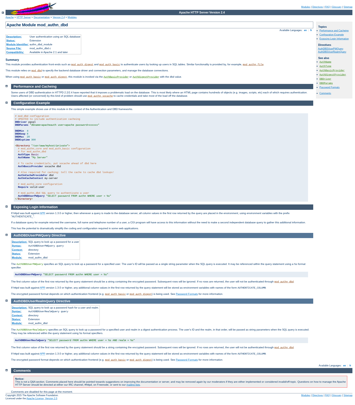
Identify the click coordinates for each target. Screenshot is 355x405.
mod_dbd (36, 70)
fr (311, 30)
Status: (10, 40)
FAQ (327, 7)
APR (42, 213)
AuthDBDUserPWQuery (330, 48)
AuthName (325, 62)
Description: (14, 36)
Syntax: (16, 245)
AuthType (325, 66)
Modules (305, 7)
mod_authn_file (253, 64)
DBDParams (326, 83)
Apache (10, 17)
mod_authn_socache (100, 95)
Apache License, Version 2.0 (41, 398)
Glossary (337, 7)
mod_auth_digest (82, 64)
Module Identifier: (17, 44)
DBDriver (325, 79)
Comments (325, 93)
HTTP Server (24, 17)
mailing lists (133, 384)
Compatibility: (15, 52)
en (305, 30)
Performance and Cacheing (334, 30)
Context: (17, 249)
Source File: (13, 48)
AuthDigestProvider (146, 76)
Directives (317, 7)
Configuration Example (332, 34)
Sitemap (348, 7)
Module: (17, 257)
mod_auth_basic (109, 64)
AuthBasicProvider (116, 76)
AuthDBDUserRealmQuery (332, 51)
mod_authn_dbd (284, 281)
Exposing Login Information (334, 38)
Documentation (42, 17)
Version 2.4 (59, 17)
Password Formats (330, 87)
